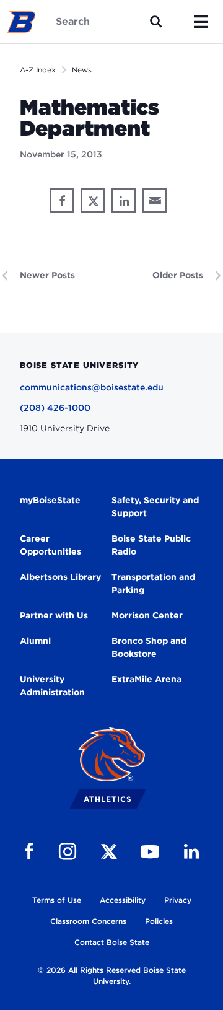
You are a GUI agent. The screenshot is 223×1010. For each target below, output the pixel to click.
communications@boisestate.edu (92, 387)
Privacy (177, 900)
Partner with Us (54, 615)
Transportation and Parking (153, 583)
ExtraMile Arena (146, 679)
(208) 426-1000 (55, 408)
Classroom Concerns (88, 921)
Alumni (35, 641)
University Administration (52, 685)
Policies (159, 921)
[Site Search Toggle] (156, 21)
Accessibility (123, 900)
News (82, 69)
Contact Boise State (111, 942)
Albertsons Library (60, 577)
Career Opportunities (50, 545)
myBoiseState (50, 500)
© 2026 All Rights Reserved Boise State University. (112, 975)
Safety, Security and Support (155, 506)
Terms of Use (56, 900)
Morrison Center (147, 615)
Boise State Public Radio (151, 545)
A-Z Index (38, 69)
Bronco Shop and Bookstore (149, 647)
